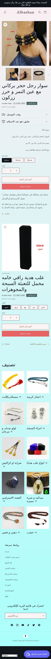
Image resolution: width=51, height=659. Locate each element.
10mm (18, 160)
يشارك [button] (7, 213)
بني (34, 307)
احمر (43, 307)
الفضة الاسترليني (11, 498)
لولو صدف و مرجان (9, 429)
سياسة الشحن (10, 568)
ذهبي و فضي (9, 532)
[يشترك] (43, 616)
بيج (25, 307)
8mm (6, 160)
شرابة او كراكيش (11, 463)
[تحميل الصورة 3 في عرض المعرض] (39, 74)
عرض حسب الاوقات (12, 557)
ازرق (16, 307)
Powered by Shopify (32, 640)
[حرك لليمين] (48, 75)
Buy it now (25, 186)
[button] (5, 12)
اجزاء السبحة (34, 428)
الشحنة (13, 107)
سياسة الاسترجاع (11, 574)
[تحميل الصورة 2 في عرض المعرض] (25, 74)
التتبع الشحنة (9, 590)
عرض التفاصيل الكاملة (38, 344)
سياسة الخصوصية (11, 579)
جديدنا (7, 551)
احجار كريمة (34, 396)
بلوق (6, 596)
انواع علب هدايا (35, 462)
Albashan (21, 640)
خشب (30, 532)
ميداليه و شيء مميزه (35, 499)
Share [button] (7, 344)
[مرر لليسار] (2, 75)
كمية (3, 166)
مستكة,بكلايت (10, 396)
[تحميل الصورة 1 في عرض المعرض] (12, 74)
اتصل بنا (8, 585)
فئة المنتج (8, 563)
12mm (29, 160)
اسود (6, 307)
